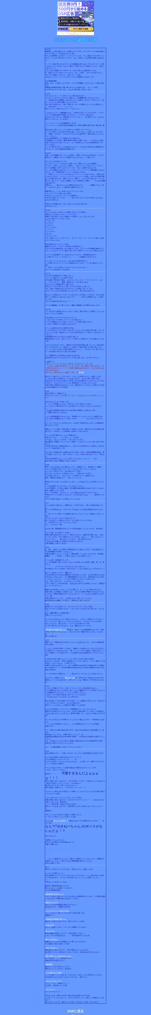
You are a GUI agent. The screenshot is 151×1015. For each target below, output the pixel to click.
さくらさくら (50, 989)
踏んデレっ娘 (70, 678)
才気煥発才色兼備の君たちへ (56, 630)
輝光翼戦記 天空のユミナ (54, 894)
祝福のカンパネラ (51, 902)
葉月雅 (81, 372)
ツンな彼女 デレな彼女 (53, 973)
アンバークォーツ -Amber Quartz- (57, 911)
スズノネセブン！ (51, 948)
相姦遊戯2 (49, 964)
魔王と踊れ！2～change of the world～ (58, 956)
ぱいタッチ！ (50, 931)
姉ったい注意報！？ (60, 821)
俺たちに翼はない (51, 939)
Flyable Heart (49, 925)
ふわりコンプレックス (53, 981)
